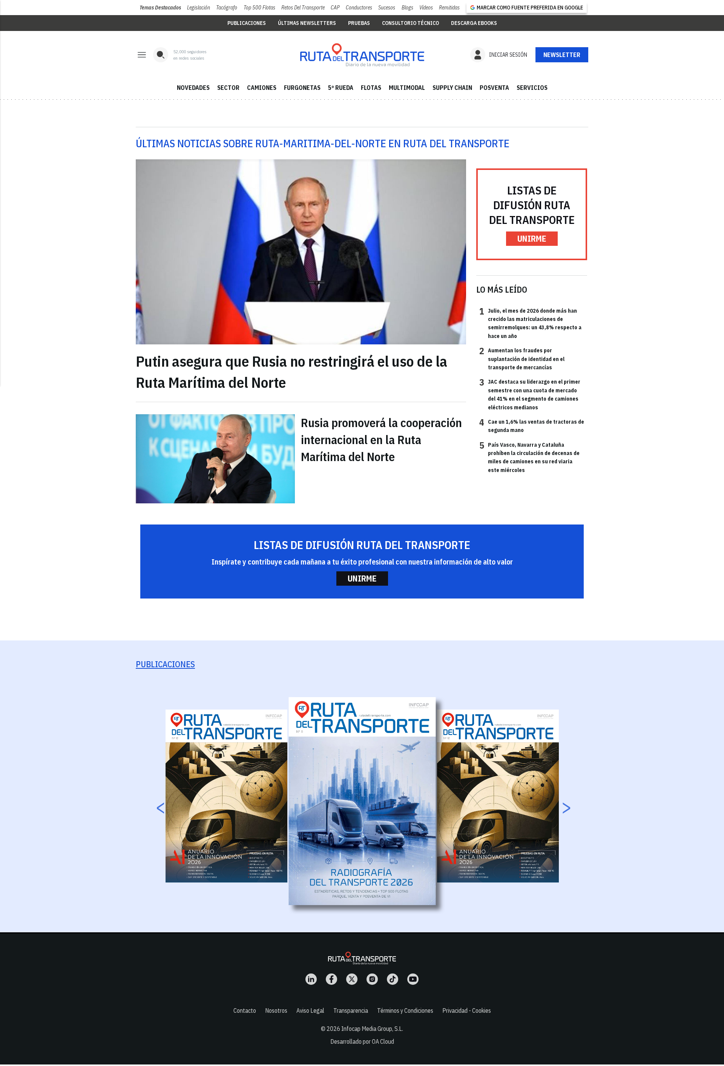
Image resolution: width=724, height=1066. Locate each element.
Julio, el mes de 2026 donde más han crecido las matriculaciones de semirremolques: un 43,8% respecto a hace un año (530, 323)
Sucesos (386, 7)
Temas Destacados (160, 7)
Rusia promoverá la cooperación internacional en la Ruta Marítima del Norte (381, 439)
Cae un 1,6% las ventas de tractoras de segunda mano (531, 425)
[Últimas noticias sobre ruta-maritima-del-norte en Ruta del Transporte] (362, 54)
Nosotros (276, 1010)
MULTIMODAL (407, 87)
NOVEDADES (193, 87)
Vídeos (426, 7)
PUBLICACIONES (246, 23)
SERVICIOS (532, 87)
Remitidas (449, 7)
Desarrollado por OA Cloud (362, 1041)
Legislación (198, 7)
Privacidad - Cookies (466, 1010)
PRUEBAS (359, 23)
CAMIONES (261, 87)
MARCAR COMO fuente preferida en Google (530, 7)
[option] (362, 801)
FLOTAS (371, 87)
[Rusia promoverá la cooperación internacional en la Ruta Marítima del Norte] (215, 458)
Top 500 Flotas (259, 7)
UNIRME (531, 238)
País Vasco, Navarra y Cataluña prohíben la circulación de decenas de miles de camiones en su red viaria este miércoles (529, 457)
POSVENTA (494, 87)
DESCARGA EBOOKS (474, 23)
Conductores (359, 7)
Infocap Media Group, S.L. (372, 1028)
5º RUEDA (340, 87)
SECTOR (228, 87)
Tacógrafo (226, 7)
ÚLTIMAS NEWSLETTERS (307, 23)
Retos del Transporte (303, 7)
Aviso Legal (310, 1010)
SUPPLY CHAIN (452, 87)
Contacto (244, 1010)
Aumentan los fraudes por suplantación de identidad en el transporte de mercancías (521, 358)
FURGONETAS (302, 87)
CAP (335, 7)
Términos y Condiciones (405, 1010)
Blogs (407, 7)
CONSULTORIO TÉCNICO (410, 23)
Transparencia (350, 1010)
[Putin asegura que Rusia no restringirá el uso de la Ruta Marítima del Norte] (301, 252)
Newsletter (561, 55)
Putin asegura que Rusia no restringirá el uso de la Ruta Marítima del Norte (291, 371)
